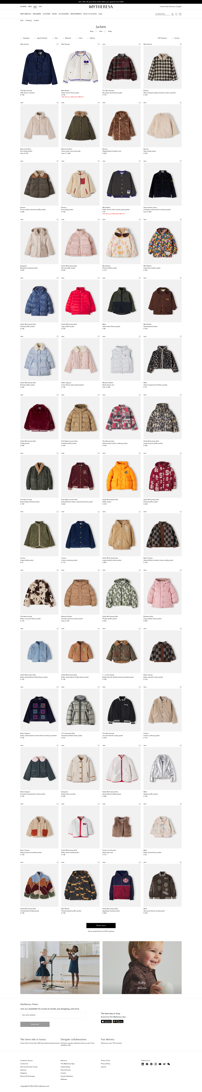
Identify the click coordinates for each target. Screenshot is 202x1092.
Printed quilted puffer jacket (71, 911)
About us (64, 1060)
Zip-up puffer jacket (68, 268)
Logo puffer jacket (67, 326)
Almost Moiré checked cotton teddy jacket (158, 560)
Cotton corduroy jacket (69, 560)
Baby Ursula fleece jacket (152, 852)
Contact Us (24, 1064)
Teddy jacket (24, 443)
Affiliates (64, 1079)
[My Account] (172, 14)
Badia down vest (108, 385)
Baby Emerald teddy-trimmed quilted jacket (118, 677)
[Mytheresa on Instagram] (155, 1064)
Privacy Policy (105, 1064)
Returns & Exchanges (27, 1076)
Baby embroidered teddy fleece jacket (34, 677)
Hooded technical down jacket (72, 619)
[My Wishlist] (176, 14)
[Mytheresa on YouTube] (160, 1064)
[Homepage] (101, 6)
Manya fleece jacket (68, 794)
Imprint (103, 1067)
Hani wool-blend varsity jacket (154, 911)
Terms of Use (105, 1060)
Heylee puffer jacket (151, 794)
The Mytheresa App (68, 1064)
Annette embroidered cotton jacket (32, 794)
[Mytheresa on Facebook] (147, 1064)
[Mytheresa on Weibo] (164, 1064)
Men (30, 6)
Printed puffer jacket (110, 268)
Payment (23, 1070)
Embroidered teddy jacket (112, 794)
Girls (100, 31)
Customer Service (26, 1060)
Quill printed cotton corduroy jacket (115, 443)
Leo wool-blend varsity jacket (113, 735)
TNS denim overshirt (27, 93)
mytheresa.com (43, 1086)
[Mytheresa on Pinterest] (151, 1064)
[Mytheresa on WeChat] (168, 1064)
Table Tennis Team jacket (70, 93)
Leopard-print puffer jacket (153, 443)
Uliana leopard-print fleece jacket (155, 385)
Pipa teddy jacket (150, 151)
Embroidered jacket (150, 326)
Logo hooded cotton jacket (112, 560)
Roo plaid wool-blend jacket (112, 93)
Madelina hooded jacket (29, 268)
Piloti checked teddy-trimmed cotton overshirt (160, 93)
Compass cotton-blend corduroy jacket (157, 209)
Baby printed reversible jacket (30, 852)
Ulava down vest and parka (71, 151)
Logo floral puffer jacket (152, 268)
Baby (110, 31)
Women (23, 6)
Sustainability (65, 1067)
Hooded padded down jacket (71, 735)
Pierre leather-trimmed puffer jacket (33, 209)
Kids (35, 6)
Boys (91, 31)
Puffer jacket (107, 502)
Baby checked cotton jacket (153, 677)
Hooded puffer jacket (68, 443)
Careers (63, 1073)
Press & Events (66, 1070)
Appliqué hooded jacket (111, 911)
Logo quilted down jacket (152, 619)
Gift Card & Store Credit (28, 1067)
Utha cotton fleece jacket (111, 326)
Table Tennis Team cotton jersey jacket (116, 209)
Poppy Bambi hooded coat (112, 151)
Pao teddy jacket (67, 209)
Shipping (23, 1073)
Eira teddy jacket (26, 151)
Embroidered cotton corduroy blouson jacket (77, 502)
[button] (156, 14)
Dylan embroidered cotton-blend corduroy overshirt (38, 735)
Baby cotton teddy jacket (70, 852)
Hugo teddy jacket (26, 560)
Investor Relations (67, 1076)
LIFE (40, 6)
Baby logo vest (108, 852)
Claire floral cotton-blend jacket (72, 385)
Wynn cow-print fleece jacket (30, 619)
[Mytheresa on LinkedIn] (142, 1064)
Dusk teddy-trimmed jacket (30, 502)
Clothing (28, 20)
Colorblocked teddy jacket (29, 911)
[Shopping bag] (180, 14)
